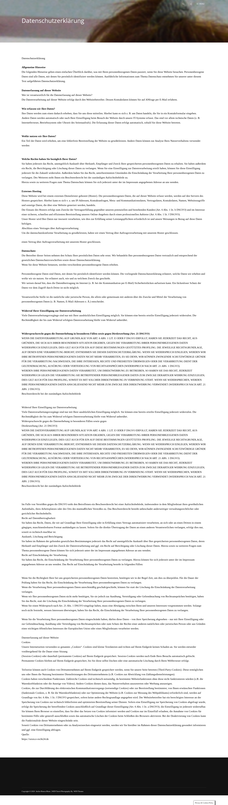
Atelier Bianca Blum (43, 791)
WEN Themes (78, 791)
